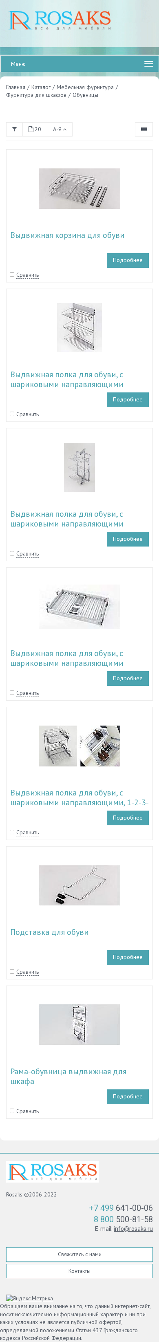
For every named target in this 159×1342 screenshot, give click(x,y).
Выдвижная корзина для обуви (67, 235)
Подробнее (128, 260)
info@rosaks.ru (133, 1228)
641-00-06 (121, 1208)
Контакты (79, 1271)
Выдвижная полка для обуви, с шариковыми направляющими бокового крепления (67, 384)
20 (38, 129)
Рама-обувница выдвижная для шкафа (68, 1076)
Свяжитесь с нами (80, 1254)
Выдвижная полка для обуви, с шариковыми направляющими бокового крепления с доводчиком (74, 663)
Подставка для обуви (49, 932)
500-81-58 (123, 1219)
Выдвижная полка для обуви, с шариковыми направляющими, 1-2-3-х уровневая (79, 802)
